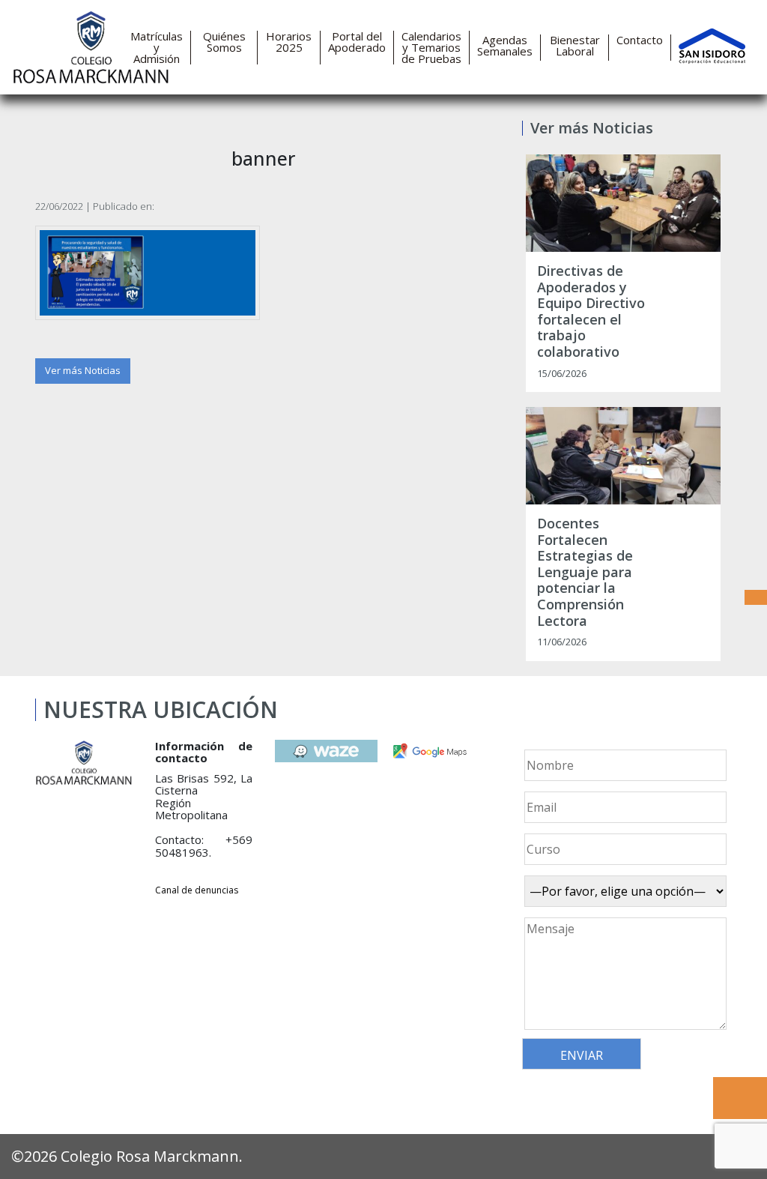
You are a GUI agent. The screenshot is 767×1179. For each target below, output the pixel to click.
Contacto (639, 40)
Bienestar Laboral (575, 45)
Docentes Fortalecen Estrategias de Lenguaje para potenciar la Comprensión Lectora (585, 572)
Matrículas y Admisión (156, 47)
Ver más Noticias (83, 370)
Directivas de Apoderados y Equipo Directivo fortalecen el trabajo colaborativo (591, 312)
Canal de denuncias (196, 890)
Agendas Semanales (505, 45)
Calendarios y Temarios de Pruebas (431, 47)
